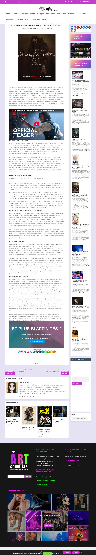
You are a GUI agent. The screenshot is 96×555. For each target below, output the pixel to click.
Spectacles (50, 14)
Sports (28, 19)
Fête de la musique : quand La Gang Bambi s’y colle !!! (79, 280)
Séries (16, 14)
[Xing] (34, 351)
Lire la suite (75, 95)
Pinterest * (46, 480)
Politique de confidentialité (43, 463)
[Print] (54, 351)
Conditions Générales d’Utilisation (44, 465)
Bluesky (44, 484)
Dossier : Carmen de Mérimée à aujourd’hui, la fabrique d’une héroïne (80, 110)
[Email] (48, 351)
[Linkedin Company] (86, 27)
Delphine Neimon (33, 28)
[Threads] (36, 351)
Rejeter (75, 552)
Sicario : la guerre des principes (28, 428)
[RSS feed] (72, 30)
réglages (57, 553)
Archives (72, 414)
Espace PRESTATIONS (80, 456)
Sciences (36, 19)
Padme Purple (39, 515)
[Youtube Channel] (89, 27)
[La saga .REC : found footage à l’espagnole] (13, 411)
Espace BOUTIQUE (69, 456)
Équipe (45, 458)
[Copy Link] (51, 351)
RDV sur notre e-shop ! (36, 341)
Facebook (39, 477)
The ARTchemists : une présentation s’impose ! (47, 456)
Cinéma (8, 14)
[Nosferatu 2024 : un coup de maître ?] (60, 411)
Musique (40, 14)
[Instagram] (75, 27)
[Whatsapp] (45, 351)
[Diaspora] (39, 351)
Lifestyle (24, 14)
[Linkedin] (25, 351)
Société (83, 14)
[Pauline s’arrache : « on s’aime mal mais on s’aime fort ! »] (45, 416)
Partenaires (39, 458)
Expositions (72, 14)
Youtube (52, 477)
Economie (9, 19)
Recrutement (52, 458)
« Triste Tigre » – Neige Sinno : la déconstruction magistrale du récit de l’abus (80, 339)
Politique (19, 19)
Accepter (67, 552)
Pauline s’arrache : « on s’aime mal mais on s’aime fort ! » (44, 432)
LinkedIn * (39, 480)
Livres (32, 14)
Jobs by (73, 394)
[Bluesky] (42, 351)
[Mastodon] (31, 351)
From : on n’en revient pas (78, 139)
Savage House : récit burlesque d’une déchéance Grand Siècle (80, 194)
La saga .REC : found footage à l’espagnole (12, 421)
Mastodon (52, 480)
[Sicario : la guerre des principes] (29, 415)
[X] (22, 351)
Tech (44, 19)
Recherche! (77, 383)
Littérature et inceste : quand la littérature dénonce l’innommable (80, 306)
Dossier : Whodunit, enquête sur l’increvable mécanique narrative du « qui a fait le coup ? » (80, 82)
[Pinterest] (28, 351)
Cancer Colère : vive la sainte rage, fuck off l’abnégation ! (81, 166)
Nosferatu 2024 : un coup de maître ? (59, 421)
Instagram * (46, 477)
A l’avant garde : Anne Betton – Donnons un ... (26, 2)
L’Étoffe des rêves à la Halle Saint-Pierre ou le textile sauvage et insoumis (80, 226)
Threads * (39, 484)
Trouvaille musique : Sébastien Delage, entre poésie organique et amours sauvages (80, 253)
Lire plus (48, 525)
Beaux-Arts (61, 14)
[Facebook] (19, 351)
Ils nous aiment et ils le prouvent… (44, 461)
